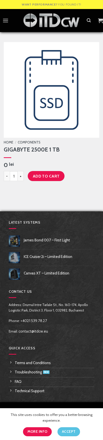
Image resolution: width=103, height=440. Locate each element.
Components (29, 142)
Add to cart (46, 176)
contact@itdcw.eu (33, 331)
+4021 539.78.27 (33, 321)
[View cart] (100, 20)
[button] (4, 20)
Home (8, 142)
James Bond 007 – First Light (47, 240)
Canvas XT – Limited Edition (46, 273)
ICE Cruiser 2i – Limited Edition (48, 256)
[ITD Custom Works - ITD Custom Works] (51, 21)
